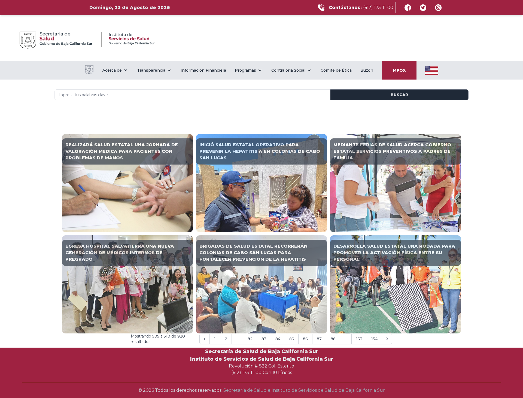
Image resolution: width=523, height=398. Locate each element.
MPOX (399, 70)
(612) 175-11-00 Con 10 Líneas (261, 372)
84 (277, 338)
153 (359, 338)
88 (333, 338)
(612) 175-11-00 (378, 7)
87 (319, 338)
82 (250, 338)
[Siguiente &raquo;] (387, 339)
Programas (245, 70)
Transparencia (151, 70)
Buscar (399, 94)
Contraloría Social (288, 70)
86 (305, 338)
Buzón (366, 70)
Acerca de (112, 70)
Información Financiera (203, 70)
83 (264, 338)
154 (374, 338)
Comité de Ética (336, 70)
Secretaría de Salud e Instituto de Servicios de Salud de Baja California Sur (304, 390)
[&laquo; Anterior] (204, 339)
